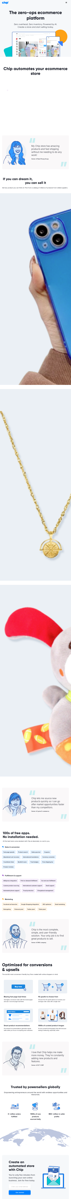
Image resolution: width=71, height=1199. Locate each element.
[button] (66, 2)
